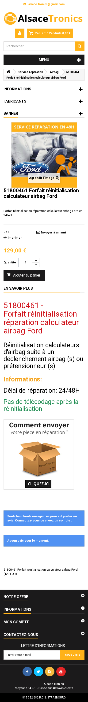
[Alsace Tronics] (44, 18)
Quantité (10, 262)
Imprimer (15, 237)
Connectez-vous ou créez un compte (43, 520)
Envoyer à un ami (53, 232)
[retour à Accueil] (8, 72)
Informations (17, 89)
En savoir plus (18, 288)
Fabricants (15, 101)
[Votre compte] (19, 33)
